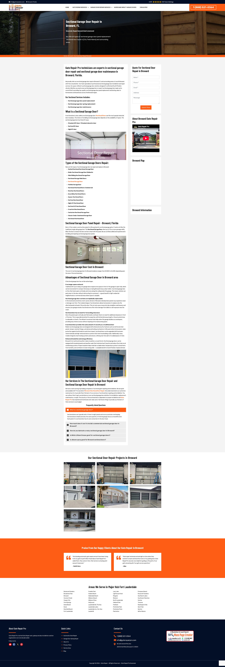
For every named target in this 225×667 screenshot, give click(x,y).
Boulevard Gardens (69, 591)
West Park (141, 607)
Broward (70, 56)
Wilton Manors (142, 611)
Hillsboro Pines (92, 600)
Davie (65, 607)
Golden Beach (92, 593)
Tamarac (140, 602)
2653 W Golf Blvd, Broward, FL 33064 (127, 647)
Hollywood (91, 602)
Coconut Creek (68, 598)
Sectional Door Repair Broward (82, 56)
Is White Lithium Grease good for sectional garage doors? (90, 435)
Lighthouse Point (118, 593)
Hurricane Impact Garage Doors (125, 7)
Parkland (115, 605)
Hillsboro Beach (92, 598)
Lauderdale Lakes (93, 607)
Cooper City (67, 600)
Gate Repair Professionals (128, 663)
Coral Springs (67, 602)
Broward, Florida (32, 2)
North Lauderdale (118, 600)
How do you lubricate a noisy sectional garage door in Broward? (92, 431)
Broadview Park (68, 593)
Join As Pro (143, 7)
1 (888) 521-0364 (203, 7)
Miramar (115, 598)
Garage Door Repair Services (100, 7)
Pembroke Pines (117, 609)
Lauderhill (91, 611)
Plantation (116, 611)
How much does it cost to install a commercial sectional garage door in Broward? (94, 425)
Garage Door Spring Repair (71, 639)
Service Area (67, 648)
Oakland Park (116, 602)
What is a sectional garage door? (81, 410)
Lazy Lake (116, 591)
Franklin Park (92, 591)
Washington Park (142, 605)
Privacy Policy (68, 645)
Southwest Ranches (143, 598)
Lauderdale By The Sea (94, 605)
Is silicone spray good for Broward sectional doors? (88, 440)
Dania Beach (67, 605)
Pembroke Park (117, 607)
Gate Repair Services (80, 7)
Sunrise (140, 600)
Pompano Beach (142, 591)
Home (67, 7)
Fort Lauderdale (68, 611)
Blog (65, 651)
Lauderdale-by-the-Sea (95, 609)
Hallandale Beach (93, 596)
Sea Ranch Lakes (142, 596)
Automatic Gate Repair (70, 635)
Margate (115, 596)
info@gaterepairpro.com (17, 2)
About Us (66, 642)
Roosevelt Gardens (143, 593)
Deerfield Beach (68, 609)
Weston (140, 609)
